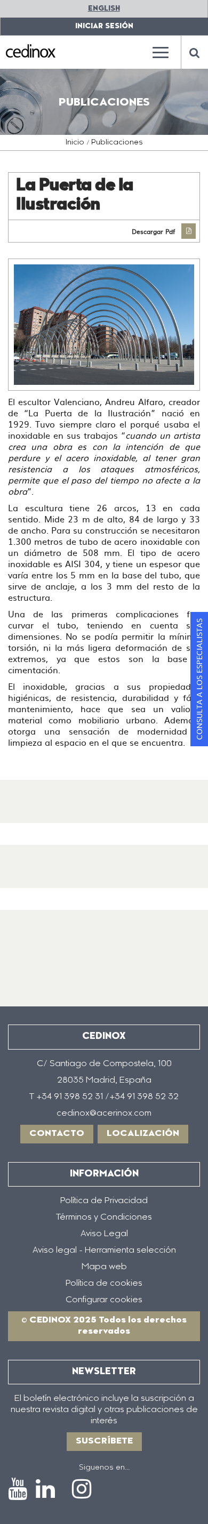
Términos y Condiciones (104, 1217)
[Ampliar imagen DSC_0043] (104, 325)
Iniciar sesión (104, 26)
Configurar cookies (104, 1300)
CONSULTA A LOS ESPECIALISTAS (199, 679)
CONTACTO (56, 1134)
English (104, 8)
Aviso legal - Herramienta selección (104, 1250)
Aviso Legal (104, 1234)
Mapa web (104, 1267)
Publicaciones (117, 143)
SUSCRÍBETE (104, 1441)
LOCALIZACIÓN (143, 1134)
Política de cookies (104, 1283)
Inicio (75, 143)
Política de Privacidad (104, 1201)
